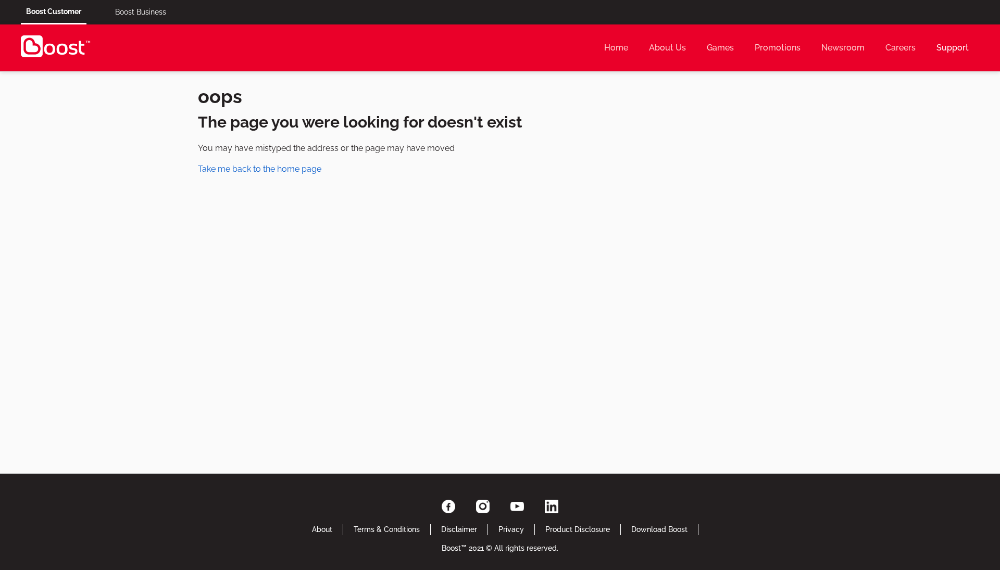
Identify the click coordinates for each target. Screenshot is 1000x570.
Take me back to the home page (259, 169)
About (322, 529)
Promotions (778, 48)
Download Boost (659, 529)
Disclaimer (459, 529)
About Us (667, 48)
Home (616, 48)
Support (952, 48)
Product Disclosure (577, 529)
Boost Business (140, 12)
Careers (900, 48)
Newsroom (843, 48)
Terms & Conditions (387, 529)
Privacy (511, 529)
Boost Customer (53, 11)
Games (720, 48)
